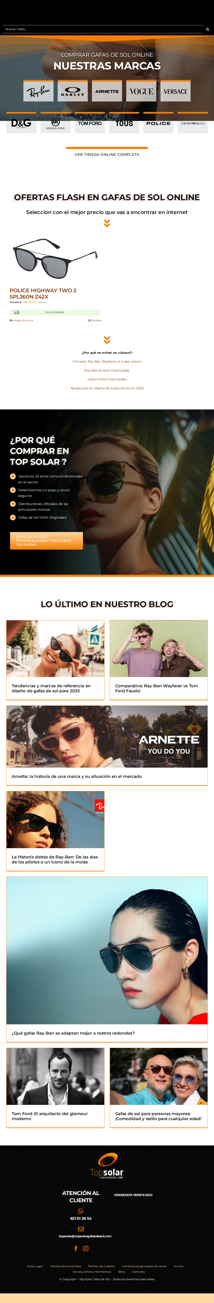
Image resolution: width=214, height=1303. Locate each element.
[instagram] (85, 1248)
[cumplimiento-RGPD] (133, 1222)
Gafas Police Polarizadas (107, 379)
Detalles (96, 320)
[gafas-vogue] (141, 86)
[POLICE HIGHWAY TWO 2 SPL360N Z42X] (55, 258)
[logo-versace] (175, 86)
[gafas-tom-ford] (90, 118)
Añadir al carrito (23, 320)
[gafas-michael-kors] (56, 118)
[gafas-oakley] (73, 86)
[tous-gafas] (124, 118)
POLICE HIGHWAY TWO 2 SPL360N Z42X (43, 293)
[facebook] (76, 1248)
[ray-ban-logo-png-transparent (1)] (38, 86)
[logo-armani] (193, 118)
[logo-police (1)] (158, 118)
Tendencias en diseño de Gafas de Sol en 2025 (107, 388)
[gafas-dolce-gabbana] (21, 118)
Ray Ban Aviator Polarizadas (106, 370)
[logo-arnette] (107, 86)
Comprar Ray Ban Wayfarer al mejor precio (107, 361)
